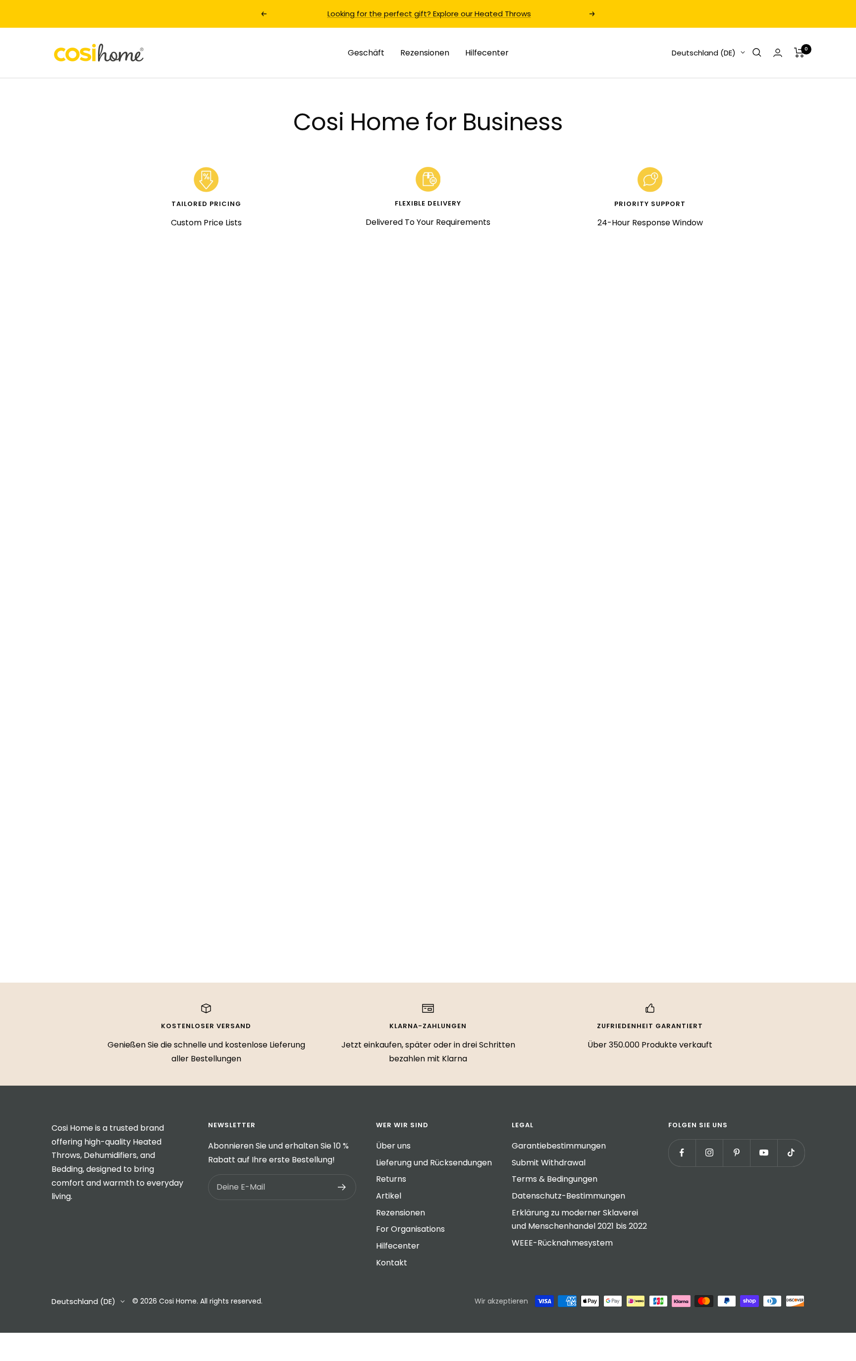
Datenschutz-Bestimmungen (568, 1196)
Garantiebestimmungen (559, 1146)
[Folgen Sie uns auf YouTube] (763, 1152)
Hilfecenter (487, 52)
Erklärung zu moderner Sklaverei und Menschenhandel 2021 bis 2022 (579, 1219)
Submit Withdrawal (549, 1162)
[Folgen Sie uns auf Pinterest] (736, 1152)
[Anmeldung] (777, 53)
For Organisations (410, 1229)
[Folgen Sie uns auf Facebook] (682, 1152)
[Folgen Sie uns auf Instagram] (709, 1152)
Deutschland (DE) (704, 52)
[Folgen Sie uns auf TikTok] (790, 1152)
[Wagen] (799, 52)
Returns (391, 1179)
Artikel (388, 1196)
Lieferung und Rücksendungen (434, 1162)
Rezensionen (424, 52)
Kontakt (391, 1262)
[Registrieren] (342, 1187)
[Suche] (756, 52)
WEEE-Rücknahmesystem (562, 1243)
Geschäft (366, 52)
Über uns (393, 1146)
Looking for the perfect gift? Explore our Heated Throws (429, 13)
